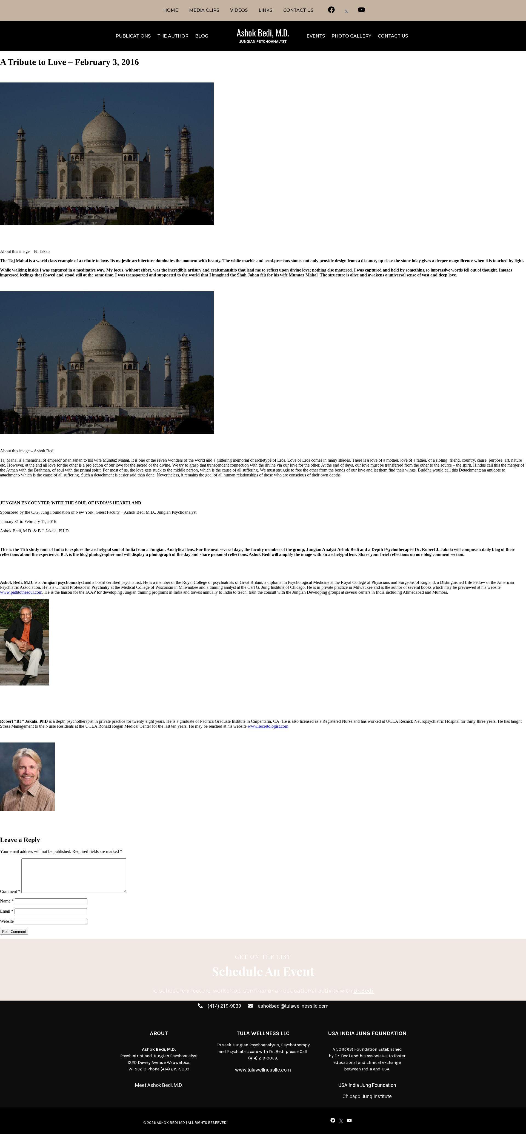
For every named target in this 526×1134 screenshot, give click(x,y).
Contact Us (298, 10)
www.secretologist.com (268, 726)
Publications (133, 36)
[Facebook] (332, 1120)
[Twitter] (341, 1121)
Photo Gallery (351, 36)
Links (265, 10)
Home (170, 10)
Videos (239, 10)
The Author (172, 36)
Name (7, 901)
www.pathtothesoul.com (21, 592)
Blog (201, 36)
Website (7, 921)
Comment (10, 891)
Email (6, 911)
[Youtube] (349, 1120)
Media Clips (204, 10)
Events (316, 36)
